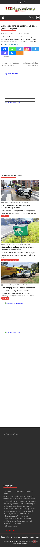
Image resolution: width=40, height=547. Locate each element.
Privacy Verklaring (9, 530)
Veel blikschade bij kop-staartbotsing (30, 64)
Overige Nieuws (14, 260)
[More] (19, 53)
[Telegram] (35, 49)
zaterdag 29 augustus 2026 (11, 244)
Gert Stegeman (25, 33)
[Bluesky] (12, 53)
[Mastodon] (4, 53)
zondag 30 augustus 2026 (10, 203)
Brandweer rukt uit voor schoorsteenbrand (10, 64)
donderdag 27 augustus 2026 (11, 285)
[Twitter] (19, 49)
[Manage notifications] (34, 541)
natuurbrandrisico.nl (11, 44)
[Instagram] (27, 49)
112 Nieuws (6, 56)
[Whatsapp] (12, 49)
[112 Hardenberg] (3, 17)
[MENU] (37, 17)
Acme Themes (22, 544)
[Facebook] (4, 49)
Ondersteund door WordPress (13, 541)
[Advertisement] (20, 150)
